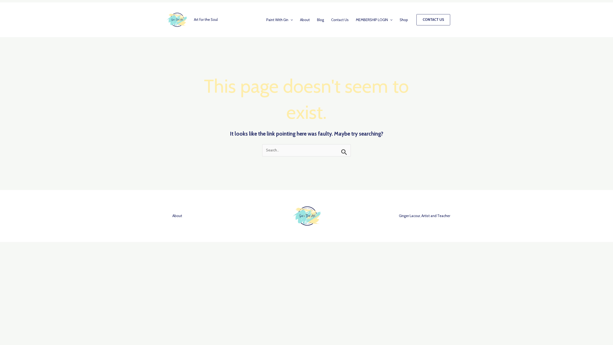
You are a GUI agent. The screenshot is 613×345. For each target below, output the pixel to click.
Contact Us (340, 20)
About (305, 20)
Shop (404, 20)
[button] (290, 20)
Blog (320, 20)
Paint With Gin (277, 20)
